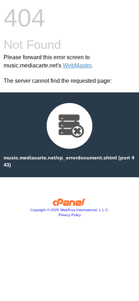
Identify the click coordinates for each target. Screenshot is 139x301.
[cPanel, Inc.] (70, 204)
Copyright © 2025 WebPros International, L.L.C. (69, 210)
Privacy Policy (69, 215)
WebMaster (77, 65)
